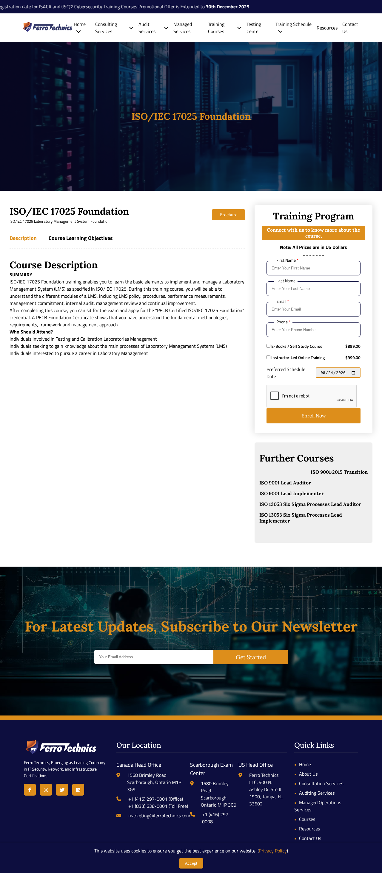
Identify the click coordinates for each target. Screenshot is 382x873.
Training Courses (216, 28)
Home (80, 24)
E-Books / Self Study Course (296, 346)
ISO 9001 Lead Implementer (291, 493)
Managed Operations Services (317, 806)
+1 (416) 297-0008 (216, 818)
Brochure (228, 214)
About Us (308, 773)
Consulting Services (106, 28)
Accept (191, 863)
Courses (307, 819)
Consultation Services (321, 783)
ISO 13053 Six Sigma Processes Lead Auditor (310, 504)
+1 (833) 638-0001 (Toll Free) (158, 806)
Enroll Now (313, 416)
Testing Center (254, 28)
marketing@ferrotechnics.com (159, 815)
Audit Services (146, 28)
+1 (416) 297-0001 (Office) (155, 798)
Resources (327, 27)
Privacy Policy (273, 850)
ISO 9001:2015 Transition (339, 472)
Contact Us (310, 838)
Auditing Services (317, 792)
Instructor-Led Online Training (297, 357)
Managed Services (182, 28)
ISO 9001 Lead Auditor (285, 483)
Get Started (251, 657)
